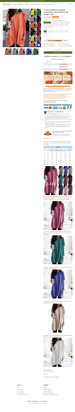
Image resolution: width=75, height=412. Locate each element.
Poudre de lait (47, 22)
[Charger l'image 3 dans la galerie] (22, 52)
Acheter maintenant (58, 52)
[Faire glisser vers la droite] (40, 52)
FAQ (18, 387)
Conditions (45, 387)
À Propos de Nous (20, 391)
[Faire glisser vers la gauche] (4, 52)
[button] (27, 4)
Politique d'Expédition (47, 389)
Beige (53, 22)
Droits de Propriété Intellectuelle (22, 394)
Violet (66, 24)
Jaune (51, 27)
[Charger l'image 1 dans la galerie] (8, 52)
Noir (58, 22)
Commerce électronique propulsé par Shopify (39, 403)
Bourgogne (68, 22)
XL (58, 31)
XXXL (67, 31)
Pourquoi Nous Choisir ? (21, 392)
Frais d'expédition (46, 18)
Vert (56, 24)
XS (45, 31)
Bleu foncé (47, 24)
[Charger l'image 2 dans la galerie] (15, 52)
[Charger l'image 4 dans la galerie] (28, 52)
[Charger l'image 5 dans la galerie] (35, 52)
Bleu (62, 22)
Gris (52, 24)
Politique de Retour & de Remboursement (50, 394)
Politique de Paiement (47, 391)
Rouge (46, 27)
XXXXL (46, 33)
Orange (60, 24)
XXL (62, 31)
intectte (32, 403)
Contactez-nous (19, 389)
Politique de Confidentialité (48, 392)
